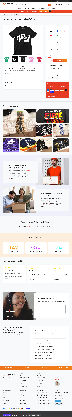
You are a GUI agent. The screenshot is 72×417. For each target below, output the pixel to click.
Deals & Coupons (23, 403)
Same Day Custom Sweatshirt (42, 397)
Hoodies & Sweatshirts (24, 377)
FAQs (21, 397)
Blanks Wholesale (40, 384)
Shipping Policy (43, 412)
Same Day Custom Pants (41, 398)
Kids (21, 383)
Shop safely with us (52, 96)
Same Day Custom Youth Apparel (43, 401)
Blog (21, 398)
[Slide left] (39, 54)
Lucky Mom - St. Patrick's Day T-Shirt (13, 14)
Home (5, 14)
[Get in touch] (65, 4)
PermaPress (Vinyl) (40, 380)
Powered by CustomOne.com (16, 412)
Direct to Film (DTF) (41, 378)
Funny (4, 401)
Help (48, 1)
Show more (7, 79)
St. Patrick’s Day (6, 400)
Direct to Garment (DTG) (41, 377)
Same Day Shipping (23, 386)
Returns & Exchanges (24, 395)
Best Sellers (5, 394)
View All (4, 403)
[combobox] (33, 4)
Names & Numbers (40, 383)
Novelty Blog (22, 400)
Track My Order (23, 394)
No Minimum (22, 384)
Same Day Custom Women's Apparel (44, 403)
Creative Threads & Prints (25, 401)
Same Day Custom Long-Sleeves (43, 400)
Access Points (19, 8)
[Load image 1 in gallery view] (6, 59)
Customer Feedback (57, 412)
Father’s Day (5, 397)
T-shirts (21, 375)
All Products (22, 388)
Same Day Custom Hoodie (42, 394)
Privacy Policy (38, 412)
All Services (39, 388)
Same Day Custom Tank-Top (42, 395)
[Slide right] (41, 54)
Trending (4, 392)
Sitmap (64, 412)
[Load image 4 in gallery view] (31, 59)
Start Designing (42, 8)
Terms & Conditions (32, 412)
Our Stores (51, 412)
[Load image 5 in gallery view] (39, 59)
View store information (54, 70)
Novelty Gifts (26, 8)
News (61, 412)
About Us (22, 412)
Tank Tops (22, 378)
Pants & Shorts (23, 380)
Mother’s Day (5, 398)
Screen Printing (40, 375)
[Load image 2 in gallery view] (15, 59)
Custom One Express (8, 412)
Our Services (33, 8)
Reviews (38, 386)
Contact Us (57, 379)
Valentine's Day (5, 395)
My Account (53, 1)
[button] (68, 4)
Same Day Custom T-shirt (42, 392)
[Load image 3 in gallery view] (23, 59)
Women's (21, 381)
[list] (36, 248)
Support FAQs (9, 316)
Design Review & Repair (41, 381)
